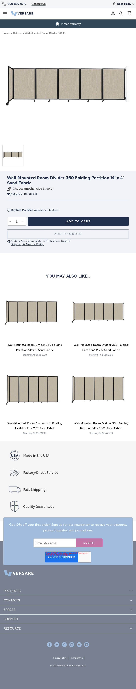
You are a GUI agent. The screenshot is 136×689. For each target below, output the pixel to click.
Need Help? (124, 3)
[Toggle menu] (6, 15)
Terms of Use (76, 657)
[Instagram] (71, 644)
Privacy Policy (59, 657)
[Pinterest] (64, 644)
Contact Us (39, 3)
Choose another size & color (32, 189)
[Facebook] (49, 644)
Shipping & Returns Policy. (27, 244)
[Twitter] (56, 644)
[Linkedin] (86, 644)
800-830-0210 (17, 3)
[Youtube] (79, 644)
